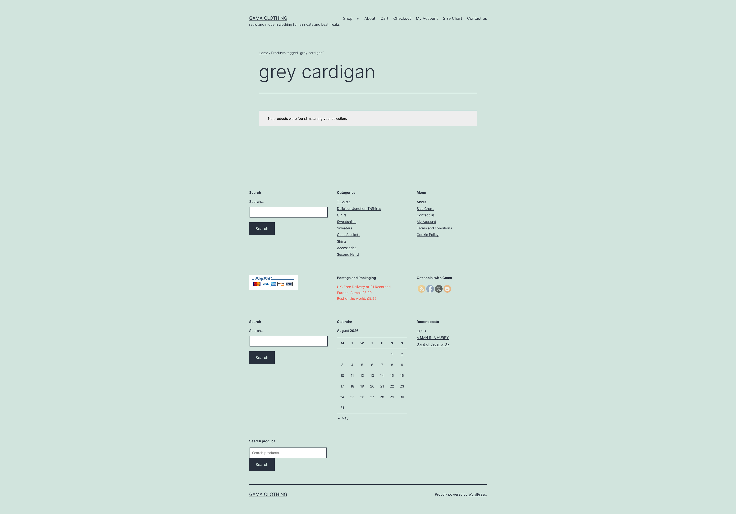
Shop (347, 18)
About (369, 18)
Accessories (346, 248)
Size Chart (452, 18)
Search (261, 464)
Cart (384, 18)
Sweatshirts (346, 222)
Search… (256, 202)
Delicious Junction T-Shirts (359, 209)
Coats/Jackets (348, 235)
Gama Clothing (268, 18)
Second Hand (348, 254)
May (345, 418)
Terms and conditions (434, 228)
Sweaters (344, 228)
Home (263, 53)
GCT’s (341, 215)
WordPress (477, 494)
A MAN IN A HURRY (433, 338)
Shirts (342, 241)
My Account (427, 18)
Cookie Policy (428, 235)
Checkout (402, 18)
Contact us (477, 18)
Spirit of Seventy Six (433, 344)
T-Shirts (343, 202)
